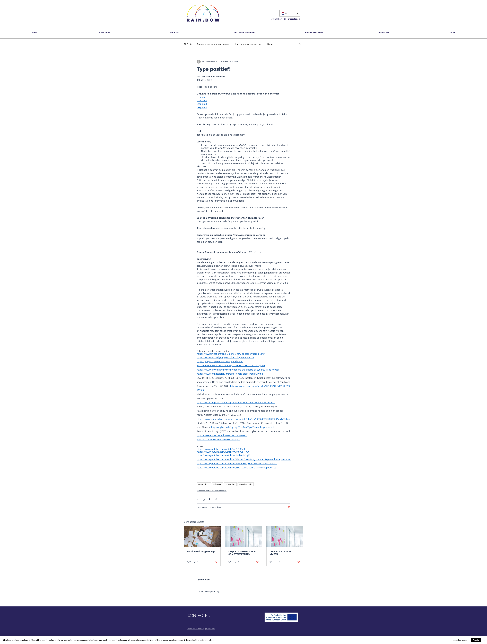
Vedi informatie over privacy (203, 640)
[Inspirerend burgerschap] (202, 536)
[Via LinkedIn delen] (210, 499)
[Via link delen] (216, 499)
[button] (383, 32)
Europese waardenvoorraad (248, 44)
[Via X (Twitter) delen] (204, 499)
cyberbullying (203, 484)
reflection (217, 484)
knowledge (230, 484)
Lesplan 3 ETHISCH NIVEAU (280, 552)
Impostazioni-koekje (459, 640)
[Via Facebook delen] (198, 499)
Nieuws (270, 44)
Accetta (476, 640)
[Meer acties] (288, 61)
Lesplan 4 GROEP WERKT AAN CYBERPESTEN (242, 552)
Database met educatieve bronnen (213, 44)
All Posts (188, 44)
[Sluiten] (483, 640)
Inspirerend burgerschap (201, 551)
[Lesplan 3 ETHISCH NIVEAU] (284, 536)
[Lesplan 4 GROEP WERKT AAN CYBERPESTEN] (243, 536)
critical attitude (245, 484)
